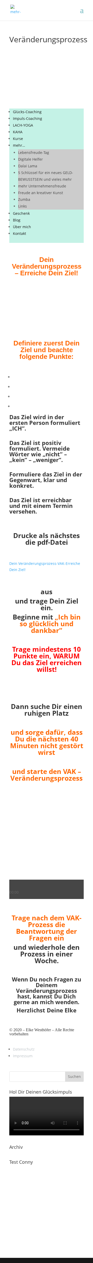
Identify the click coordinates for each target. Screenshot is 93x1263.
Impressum (23, 1055)
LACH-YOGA (23, 125)
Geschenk (21, 213)
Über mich (22, 226)
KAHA (17, 131)
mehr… (19, 145)
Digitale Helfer (30, 159)
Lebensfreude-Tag (33, 152)
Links (22, 206)
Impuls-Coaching (27, 118)
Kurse (18, 138)
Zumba (24, 199)
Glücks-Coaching (27, 111)
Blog (16, 220)
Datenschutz (24, 1049)
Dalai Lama (27, 165)
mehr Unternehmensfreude (42, 186)
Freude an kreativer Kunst (40, 192)
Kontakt (19, 233)
